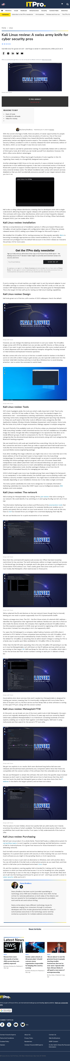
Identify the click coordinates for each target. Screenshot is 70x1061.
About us (27, 1035)
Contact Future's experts (8, 1035)
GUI (10, 512)
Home (4, 28)
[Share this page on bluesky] (17, 53)
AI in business (40, 14)
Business (8, 11)
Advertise (64, 11)
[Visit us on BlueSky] (21, 1025)
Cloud (16, 11)
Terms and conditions (7, 1038)
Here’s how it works (46, 59)
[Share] (3, 53)
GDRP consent (53, 1041)
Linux (11, 28)
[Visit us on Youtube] (16, 1025)
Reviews (51, 129)
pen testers (45, 497)
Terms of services (30, 268)
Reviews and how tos (53, 14)
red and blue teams (10, 843)
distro (62, 235)
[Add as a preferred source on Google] (6, 1010)
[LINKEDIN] (22, 886)
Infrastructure (34, 11)
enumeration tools (55, 505)
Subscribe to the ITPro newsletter (22, 14)
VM (23, 649)
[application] (35, 192)
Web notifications (54, 1038)
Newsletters (28, 1041)
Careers (2, 1045)
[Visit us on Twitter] (9, 1025)
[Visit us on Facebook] (2, 1025)
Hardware (23, 11)
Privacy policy (29, 1038)
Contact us (52, 1035)
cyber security (8, 877)
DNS (61, 486)
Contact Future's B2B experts (34, 1045)
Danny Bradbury (27, 130)
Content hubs (54, 11)
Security (44, 11)
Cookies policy (4, 1041)
